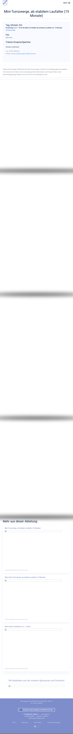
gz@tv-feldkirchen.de (38, 718)
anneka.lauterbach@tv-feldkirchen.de (23, 54)
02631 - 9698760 (43, 716)
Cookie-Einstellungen (53, 722)
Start (14, 722)
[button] (66, 3)
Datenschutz (38, 722)
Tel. (37, 716)
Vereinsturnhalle (10, 30)
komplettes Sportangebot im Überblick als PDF (38, 710)
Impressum (24, 722)
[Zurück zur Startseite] (5, 3)
